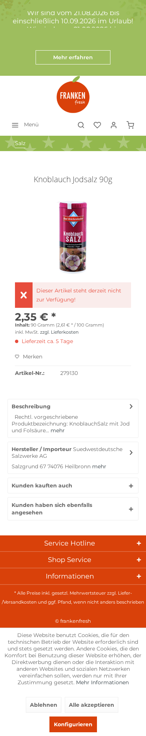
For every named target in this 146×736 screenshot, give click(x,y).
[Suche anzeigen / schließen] (80, 124)
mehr (57, 430)
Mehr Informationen (102, 682)
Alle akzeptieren (91, 705)
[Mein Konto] (113, 124)
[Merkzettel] (97, 124)
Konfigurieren (73, 724)
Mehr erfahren (73, 57)
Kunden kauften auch (42, 485)
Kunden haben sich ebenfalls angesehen (52, 509)
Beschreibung (31, 406)
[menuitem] (23, 124)
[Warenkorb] (130, 124)
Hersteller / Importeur (42, 449)
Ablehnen (43, 705)
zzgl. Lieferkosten (59, 332)
